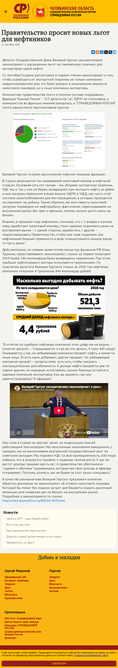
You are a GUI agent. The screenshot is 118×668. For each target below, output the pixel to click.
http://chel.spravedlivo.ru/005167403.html (33, 500)
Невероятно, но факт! (19, 543)
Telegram (10, 584)
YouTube (54, 591)
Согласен (59, 663)
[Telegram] (114, 52)
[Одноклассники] (97, 52)
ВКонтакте (11, 594)
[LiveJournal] (110, 52)
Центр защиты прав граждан (22, 621)
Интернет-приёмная (16, 580)
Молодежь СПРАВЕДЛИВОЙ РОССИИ (21, 626)
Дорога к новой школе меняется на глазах (32, 537)
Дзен (7, 587)
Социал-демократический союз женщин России (23, 633)
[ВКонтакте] (93, 52)
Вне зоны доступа (16, 525)
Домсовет (10, 637)
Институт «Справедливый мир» (23, 618)
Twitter (9, 591)
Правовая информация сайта (91, 655)
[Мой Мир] (102, 52)
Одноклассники (14, 598)
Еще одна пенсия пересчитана (24, 531)
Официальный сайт (16, 577)
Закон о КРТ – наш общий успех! (26, 519)
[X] (106, 52)
